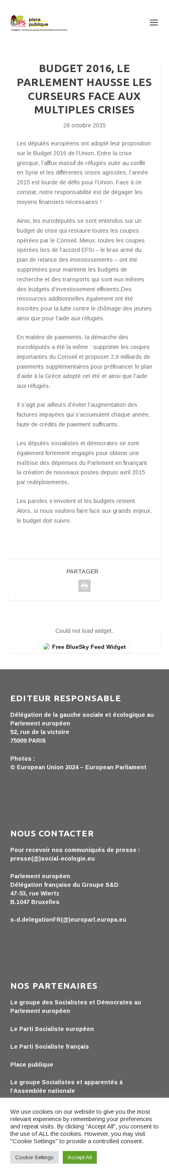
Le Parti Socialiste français (49, 1046)
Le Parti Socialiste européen (52, 1029)
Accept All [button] (80, 1157)
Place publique (31, 1064)
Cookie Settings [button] (34, 1157)
